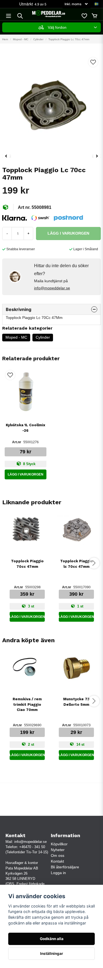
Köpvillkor (59, 844)
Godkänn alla (51, 939)
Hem (5, 39)
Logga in (58, 873)
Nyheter (58, 850)
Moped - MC (20, 39)
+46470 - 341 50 (32, 847)
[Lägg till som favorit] (84, 15)
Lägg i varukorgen (25, 474)
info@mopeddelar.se (52, 288)
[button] (96, 4)
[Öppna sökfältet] (20, 15)
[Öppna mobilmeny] (8, 15)
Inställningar (51, 953)
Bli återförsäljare (65, 867)
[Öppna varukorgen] (94, 15)
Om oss (57, 855)
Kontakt (57, 861)
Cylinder (38, 39)
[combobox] (51, 27)
